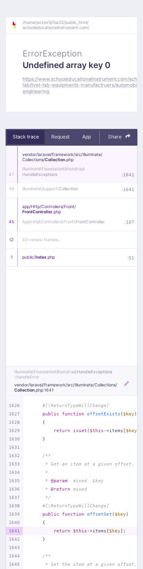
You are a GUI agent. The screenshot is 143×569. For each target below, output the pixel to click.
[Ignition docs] (17, 25)
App (86, 137)
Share (115, 137)
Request (60, 137)
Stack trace (26, 137)
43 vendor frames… (41, 239)
